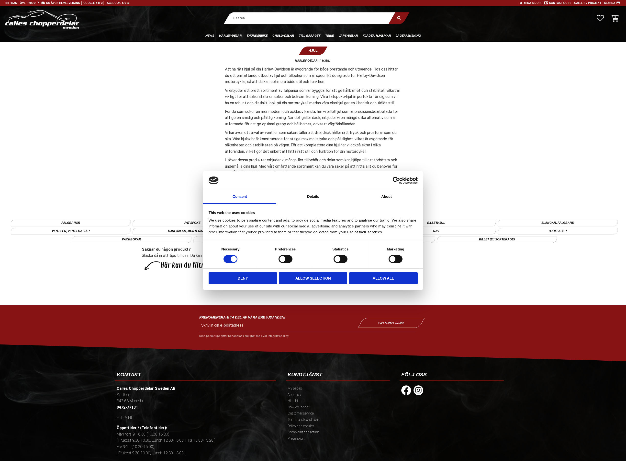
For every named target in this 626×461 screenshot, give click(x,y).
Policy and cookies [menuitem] (301, 426)
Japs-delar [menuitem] (348, 35)
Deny (243, 278)
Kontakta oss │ (561, 3)
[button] (600, 18)
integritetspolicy (278, 336)
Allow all (383, 278)
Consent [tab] (240, 196)
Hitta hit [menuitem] (293, 401)
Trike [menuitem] (329, 35)
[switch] (285, 259)
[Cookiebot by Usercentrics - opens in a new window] (396, 180)
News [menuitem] (209, 35)
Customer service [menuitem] (301, 413)
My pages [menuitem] (295, 388)
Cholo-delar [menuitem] (283, 35)
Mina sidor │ (533, 3)
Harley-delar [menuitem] (230, 35)
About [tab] (386, 196)
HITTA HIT (125, 417)
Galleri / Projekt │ (589, 3)
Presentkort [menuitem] (296, 439)
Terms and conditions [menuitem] (304, 420)
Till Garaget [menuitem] (309, 35)
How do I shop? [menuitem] (299, 407)
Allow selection (313, 278)
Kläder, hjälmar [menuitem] (377, 35)
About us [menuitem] (294, 395)
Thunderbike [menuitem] (257, 35)
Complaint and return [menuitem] (303, 432)
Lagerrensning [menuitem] (408, 35)
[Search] (399, 18)
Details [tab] (313, 196)
